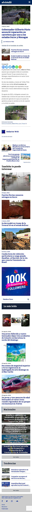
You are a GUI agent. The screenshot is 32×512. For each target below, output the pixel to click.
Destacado (4, 122)
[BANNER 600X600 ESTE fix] (16, 281)
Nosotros (4, 506)
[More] (20, 66)
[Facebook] (3, 66)
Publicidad (5, 508)
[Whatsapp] (16, 66)
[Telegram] (6, 66)
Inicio (3, 504)
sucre (20, 123)
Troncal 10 (24, 123)
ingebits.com (17, 498)
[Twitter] (10, 66)
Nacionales (10, 122)
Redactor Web (10, 41)
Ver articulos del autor (7, 136)
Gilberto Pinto (15, 123)
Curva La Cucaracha (6, 123)
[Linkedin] (13, 66)
